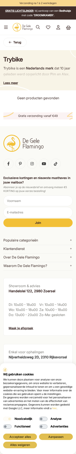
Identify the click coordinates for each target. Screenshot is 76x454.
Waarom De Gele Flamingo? (25, 266)
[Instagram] (32, 164)
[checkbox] (7, 419)
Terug (17, 42)
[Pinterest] (20, 164)
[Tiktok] (56, 164)
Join (38, 222)
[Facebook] (8, 164)
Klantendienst (14, 249)
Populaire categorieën (20, 240)
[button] (5, 27)
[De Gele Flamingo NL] (23, 27)
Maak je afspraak (21, 328)
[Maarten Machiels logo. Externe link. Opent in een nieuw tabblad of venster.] (5, 370)
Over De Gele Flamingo (21, 257)
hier (54, 408)
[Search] (38, 27)
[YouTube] (44, 164)
